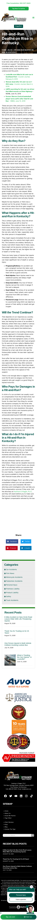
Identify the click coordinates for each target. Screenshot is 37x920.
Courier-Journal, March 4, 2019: (19, 84)
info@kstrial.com (26, 789)
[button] (33, 17)
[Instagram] (26, 796)
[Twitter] (10, 796)
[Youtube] (16, 796)
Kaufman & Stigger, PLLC (23, 491)
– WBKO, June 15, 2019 (19, 98)
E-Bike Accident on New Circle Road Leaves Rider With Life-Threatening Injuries (18, 619)
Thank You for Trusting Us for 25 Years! (16, 859)
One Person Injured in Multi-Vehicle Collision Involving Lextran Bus (17, 644)
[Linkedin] (21, 796)
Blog (10, 50)
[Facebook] (5, 796)
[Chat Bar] (18, 917)
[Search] (32, 835)
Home (4, 50)
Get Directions (23, 787)
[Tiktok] (31, 796)
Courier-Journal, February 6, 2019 (19, 77)
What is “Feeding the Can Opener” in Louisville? (24, 657)
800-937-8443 (25, 3)
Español (18, 26)
